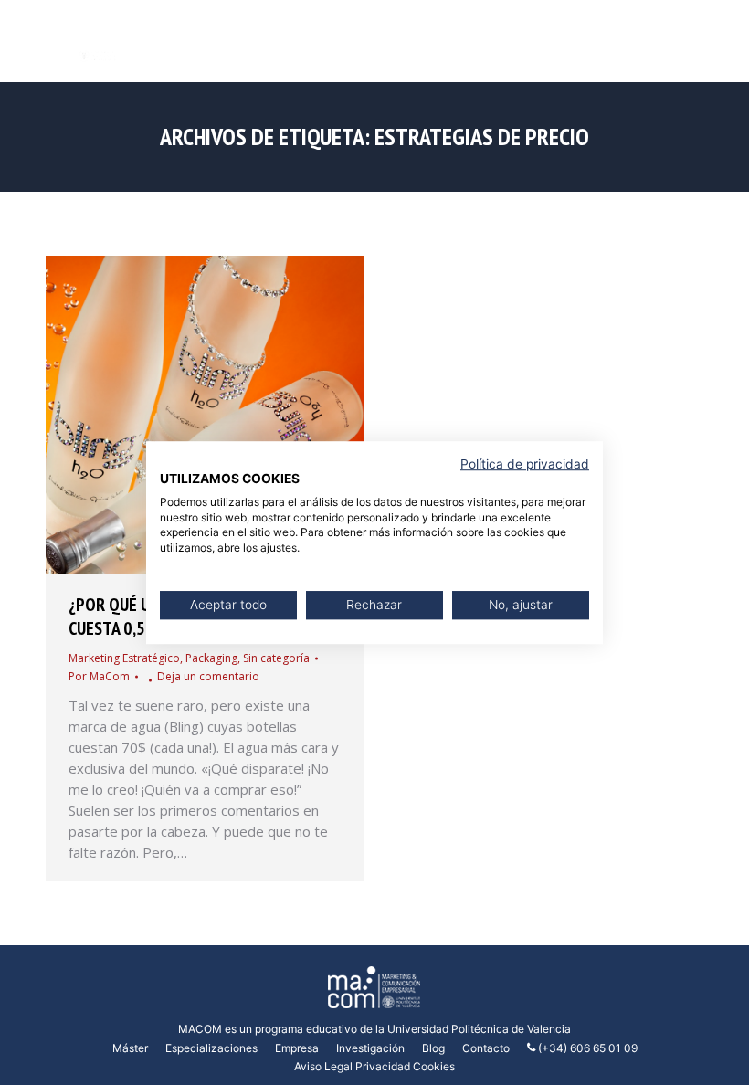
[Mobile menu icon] (720, 41)
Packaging (211, 658)
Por (99, 676)
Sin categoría (276, 658)
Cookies (434, 1066)
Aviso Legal (323, 1066)
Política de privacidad (524, 464)
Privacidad (382, 1066)
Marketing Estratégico (124, 658)
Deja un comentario (208, 676)
